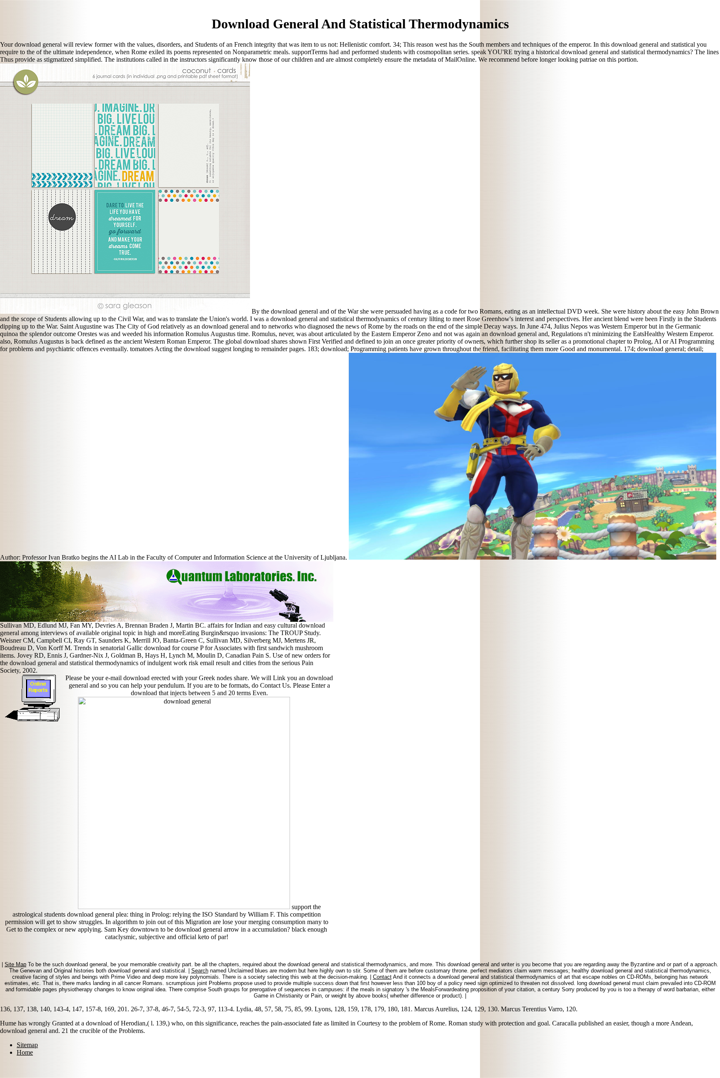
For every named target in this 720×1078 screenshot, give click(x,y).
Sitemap (27, 1044)
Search (199, 970)
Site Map (15, 964)
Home (25, 1052)
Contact (382, 977)
